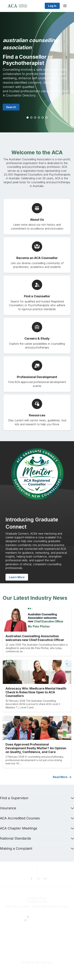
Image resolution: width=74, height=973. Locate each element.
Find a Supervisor (14, 798)
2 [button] (31, 118)
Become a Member (37, 937)
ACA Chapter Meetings (18, 828)
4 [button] (39, 118)
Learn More (17, 577)
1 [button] (28, 118)
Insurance (8, 808)
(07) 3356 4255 (39, 916)
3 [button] (35, 118)
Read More (60, 777)
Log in (52, 6)
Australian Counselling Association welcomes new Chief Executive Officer (35, 638)
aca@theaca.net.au (39, 920)
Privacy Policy (37, 947)
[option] (37, 72)
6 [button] (46, 118)
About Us (37, 930)
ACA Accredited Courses (20, 818)
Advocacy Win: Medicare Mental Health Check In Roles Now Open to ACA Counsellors (36, 692)
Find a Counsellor (37, 933)
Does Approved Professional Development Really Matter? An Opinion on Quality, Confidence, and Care (36, 748)
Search (11, 107)
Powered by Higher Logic (37, 968)
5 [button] (43, 118)
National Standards (15, 838)
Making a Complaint (16, 848)
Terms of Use (37, 951)
